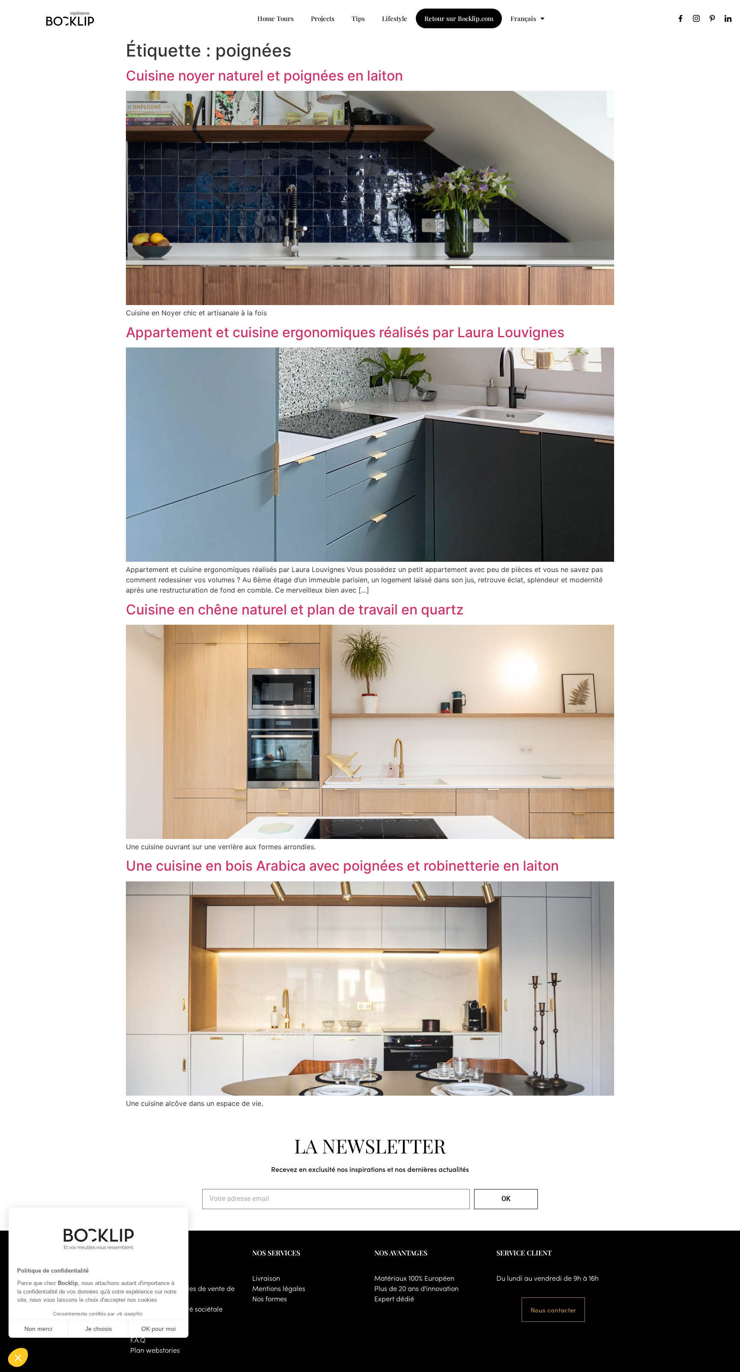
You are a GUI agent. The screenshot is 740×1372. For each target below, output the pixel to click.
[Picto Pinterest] (712, 18)
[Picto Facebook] (680, 18)
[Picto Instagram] (696, 18)
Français (523, 18)
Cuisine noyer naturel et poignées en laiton (264, 75)
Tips (358, 18)
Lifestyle (394, 18)
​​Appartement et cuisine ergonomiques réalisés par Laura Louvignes (345, 332)
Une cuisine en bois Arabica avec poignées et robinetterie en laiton (342, 865)
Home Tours (275, 18)
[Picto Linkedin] (728, 18)
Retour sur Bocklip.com (458, 18)
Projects (322, 18)
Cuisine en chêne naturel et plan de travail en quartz (295, 609)
